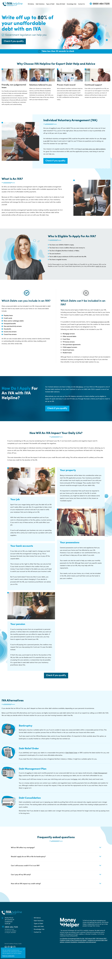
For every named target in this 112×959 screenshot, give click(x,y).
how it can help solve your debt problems (92, 149)
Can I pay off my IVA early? (21, 874)
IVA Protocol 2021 (101, 938)
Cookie (19, 943)
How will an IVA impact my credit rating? (26, 883)
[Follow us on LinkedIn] (6, 947)
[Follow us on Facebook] (8, 947)
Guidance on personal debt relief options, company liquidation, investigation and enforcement (83, 941)
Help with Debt (60, 4)
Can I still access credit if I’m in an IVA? (25, 865)
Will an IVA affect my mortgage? (23, 847)
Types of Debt (50, 4)
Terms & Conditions (9, 943)
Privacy (16, 943)
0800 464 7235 (101, 3)
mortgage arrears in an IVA (100, 322)
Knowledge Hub (71, 4)
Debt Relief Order (71, 753)
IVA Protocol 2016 (90, 938)
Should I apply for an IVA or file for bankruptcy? (28, 856)
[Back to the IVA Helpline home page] (12, 4)
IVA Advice (31, 4)
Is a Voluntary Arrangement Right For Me (72, 938)
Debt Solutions (40, 4)
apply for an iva (101, 266)
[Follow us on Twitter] (11, 947)
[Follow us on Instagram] (14, 947)
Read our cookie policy (8, 956)
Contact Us (81, 4)
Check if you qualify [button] (14, 41)
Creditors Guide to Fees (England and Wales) (73, 940)
